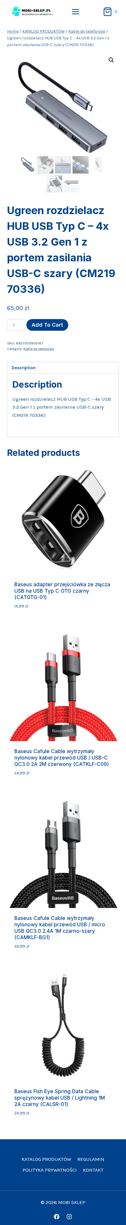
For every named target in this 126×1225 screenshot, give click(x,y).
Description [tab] (24, 367)
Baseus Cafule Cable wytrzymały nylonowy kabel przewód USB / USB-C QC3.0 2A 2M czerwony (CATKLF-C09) (61, 757)
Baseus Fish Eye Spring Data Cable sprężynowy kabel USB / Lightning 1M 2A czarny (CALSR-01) (59, 1097)
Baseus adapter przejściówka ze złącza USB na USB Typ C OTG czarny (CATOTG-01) (62, 591)
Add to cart (47, 325)
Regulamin (90, 1159)
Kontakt (93, 1170)
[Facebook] (56, 1216)
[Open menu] (76, 12)
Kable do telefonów (38, 349)
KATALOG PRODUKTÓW (46, 1159)
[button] (111, 60)
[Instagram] (69, 1216)
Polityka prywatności (50, 1170)
